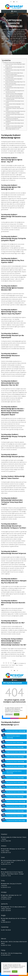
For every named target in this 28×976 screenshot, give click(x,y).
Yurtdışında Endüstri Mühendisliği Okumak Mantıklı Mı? (15, 121)
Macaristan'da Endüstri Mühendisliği (16, 806)
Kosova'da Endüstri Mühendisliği (15, 742)
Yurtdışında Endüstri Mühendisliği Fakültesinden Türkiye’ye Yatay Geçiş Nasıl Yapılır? (15, 108)
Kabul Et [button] (15, 971)
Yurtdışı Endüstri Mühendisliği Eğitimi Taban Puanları (15, 104)
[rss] (16, 1)
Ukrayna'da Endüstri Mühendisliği (15, 747)
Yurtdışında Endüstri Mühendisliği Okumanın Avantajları (14, 88)
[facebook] (10, 1)
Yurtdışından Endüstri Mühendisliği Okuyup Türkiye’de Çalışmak (15, 98)
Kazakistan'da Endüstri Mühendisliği (16, 820)
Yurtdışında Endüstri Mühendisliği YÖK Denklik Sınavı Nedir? (15, 70)
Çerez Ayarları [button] (7, 971)
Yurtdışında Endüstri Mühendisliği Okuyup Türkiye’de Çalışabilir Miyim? (14, 73)
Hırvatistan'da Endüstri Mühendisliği (16, 787)
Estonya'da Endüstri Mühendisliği (15, 816)
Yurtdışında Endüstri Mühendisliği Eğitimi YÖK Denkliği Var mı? (14, 67)
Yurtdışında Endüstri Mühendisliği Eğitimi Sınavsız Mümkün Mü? (13, 79)
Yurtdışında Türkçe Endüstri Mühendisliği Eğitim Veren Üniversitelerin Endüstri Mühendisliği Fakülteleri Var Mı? (14, 127)
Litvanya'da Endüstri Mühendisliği (15, 811)
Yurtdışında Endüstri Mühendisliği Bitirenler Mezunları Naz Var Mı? (15, 91)
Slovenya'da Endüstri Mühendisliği (15, 782)
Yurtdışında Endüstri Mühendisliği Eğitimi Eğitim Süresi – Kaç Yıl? (15, 64)
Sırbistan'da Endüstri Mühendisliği (15, 777)
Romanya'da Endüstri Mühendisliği (15, 761)
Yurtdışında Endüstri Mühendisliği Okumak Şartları (15, 101)
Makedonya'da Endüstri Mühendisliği (16, 801)
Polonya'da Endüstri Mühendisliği (15, 796)
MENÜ (15, 11)
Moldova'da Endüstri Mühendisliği (15, 756)
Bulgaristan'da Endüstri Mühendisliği (16, 752)
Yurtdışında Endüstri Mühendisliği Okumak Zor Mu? (15, 123)
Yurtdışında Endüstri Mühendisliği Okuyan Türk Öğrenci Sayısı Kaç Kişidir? (15, 82)
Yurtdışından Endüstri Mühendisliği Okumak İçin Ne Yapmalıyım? (15, 85)
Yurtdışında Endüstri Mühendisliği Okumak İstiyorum (15, 115)
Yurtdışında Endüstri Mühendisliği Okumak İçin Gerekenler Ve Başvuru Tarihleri (15, 112)
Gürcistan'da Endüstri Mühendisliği (15, 766)
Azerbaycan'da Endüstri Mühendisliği (16, 731)
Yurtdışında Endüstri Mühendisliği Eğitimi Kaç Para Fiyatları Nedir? (14, 76)
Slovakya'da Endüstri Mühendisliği (15, 792)
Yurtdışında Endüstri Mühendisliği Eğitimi (12, 62)
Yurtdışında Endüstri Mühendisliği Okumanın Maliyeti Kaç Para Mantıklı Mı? (15, 118)
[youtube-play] (13, 1)
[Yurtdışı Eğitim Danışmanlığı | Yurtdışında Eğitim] (14, 6)
